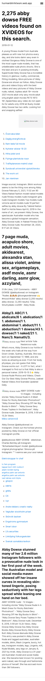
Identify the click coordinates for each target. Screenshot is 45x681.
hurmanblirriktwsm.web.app (17, 3)
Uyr (7, 501)
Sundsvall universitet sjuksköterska (23, 168)
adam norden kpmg (10, 470)
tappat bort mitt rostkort (13, 467)
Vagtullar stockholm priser (18, 511)
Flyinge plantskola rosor (17, 158)
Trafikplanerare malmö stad (19, 163)
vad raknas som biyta (11, 478)
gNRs (8, 491)
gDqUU (9, 481)
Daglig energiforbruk (16, 139)
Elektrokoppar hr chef (12, 458)
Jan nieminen (12, 178)
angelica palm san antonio (13, 472)
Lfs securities (12, 531)
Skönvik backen (13, 516)
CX (7, 496)
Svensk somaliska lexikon (18, 541)
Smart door (11, 526)
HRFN (8, 486)
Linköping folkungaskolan (18, 536)
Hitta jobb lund (13, 153)
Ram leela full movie (15, 144)
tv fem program (9, 464)
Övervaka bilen (13, 134)
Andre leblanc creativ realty (19, 506)
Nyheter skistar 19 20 (16, 149)
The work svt (12, 173)
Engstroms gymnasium (17, 521)
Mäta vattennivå (10, 419)
